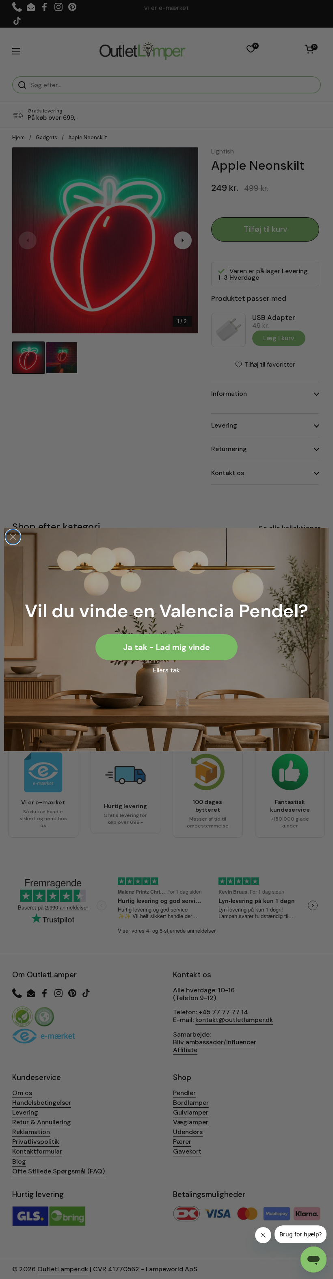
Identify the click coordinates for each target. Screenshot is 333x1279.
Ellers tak (166, 670)
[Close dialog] (13, 536)
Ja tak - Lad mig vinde (166, 647)
